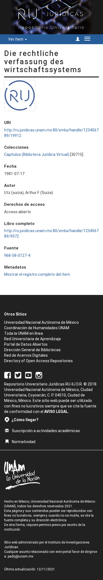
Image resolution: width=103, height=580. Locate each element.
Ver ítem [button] (16, 39)
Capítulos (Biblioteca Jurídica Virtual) (36, 154)
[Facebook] (7, 375)
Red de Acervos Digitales (26, 355)
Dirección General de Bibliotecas (32, 350)
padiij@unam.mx (20, 556)
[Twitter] (18, 375)
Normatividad (23, 442)
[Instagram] (38, 375)
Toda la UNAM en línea (23, 333)
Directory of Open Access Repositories (38, 361)
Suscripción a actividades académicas (46, 431)
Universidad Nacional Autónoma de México (41, 322)
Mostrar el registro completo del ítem (37, 274)
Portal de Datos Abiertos (26, 344)
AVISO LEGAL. (56, 411)
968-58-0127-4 (17, 255)
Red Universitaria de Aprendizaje (32, 339)
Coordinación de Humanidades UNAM (36, 328)
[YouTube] (28, 375)
